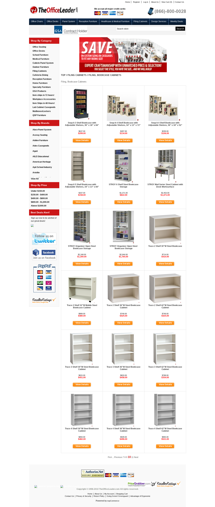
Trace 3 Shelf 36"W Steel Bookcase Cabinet (123, 368)
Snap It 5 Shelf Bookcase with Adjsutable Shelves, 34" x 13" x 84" (82, 185)
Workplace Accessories (44, 99)
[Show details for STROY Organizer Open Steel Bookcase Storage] (82, 243)
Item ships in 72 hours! (43, 95)
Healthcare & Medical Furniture (115, 21)
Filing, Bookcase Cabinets (105, 75)
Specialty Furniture (42, 87)
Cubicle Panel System (43, 63)
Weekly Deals (176, 21)
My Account (109, 494)
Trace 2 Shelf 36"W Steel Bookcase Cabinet (123, 306)
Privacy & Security (83, 496)
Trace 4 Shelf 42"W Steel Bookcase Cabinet (165, 429)
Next (136, 457)
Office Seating (39, 47)
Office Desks (52, 21)
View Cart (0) (166, 2)
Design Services (158, 21)
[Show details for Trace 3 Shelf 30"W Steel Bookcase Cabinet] (82, 364)
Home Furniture (40, 83)
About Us (155, 2)
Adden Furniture (40, 140)
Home (127, 2)
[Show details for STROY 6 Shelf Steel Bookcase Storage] (123, 182)
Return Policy (99, 496)
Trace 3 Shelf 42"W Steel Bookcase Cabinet (165, 368)
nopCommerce (113, 501)
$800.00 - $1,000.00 (40, 202)
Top (63, 75)
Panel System (68, 21)
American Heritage (42, 162)
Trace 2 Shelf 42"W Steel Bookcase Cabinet (165, 306)
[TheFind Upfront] (93, 486)
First (110, 457)
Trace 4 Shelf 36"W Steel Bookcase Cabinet (123, 429)
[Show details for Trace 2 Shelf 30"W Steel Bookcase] (165, 243)
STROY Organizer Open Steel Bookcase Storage (82, 247)
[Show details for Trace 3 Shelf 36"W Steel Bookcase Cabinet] (123, 364)
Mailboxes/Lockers (42, 111)
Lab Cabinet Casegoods (44, 107)
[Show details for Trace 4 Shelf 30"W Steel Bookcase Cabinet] (82, 426)
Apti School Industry (42, 167)
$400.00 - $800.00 (39, 198)
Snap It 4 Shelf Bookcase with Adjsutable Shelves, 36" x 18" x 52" (165, 124)
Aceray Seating (40, 135)
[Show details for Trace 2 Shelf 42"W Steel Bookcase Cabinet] (165, 303)
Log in (145, 2)
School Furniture (40, 55)
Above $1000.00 (38, 206)
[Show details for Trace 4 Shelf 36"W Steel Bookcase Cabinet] (123, 426)
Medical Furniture (41, 59)
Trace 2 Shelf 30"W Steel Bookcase (165, 246)
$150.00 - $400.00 (39, 195)
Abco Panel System (42, 130)
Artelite (36, 172)
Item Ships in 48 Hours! (44, 103)
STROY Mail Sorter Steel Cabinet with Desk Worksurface (165, 185)
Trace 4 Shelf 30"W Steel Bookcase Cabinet (82, 429)
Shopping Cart (122, 494)
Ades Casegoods (41, 146)
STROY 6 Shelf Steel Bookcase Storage (123, 185)
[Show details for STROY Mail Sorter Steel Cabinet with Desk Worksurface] (165, 182)
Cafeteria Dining (40, 75)
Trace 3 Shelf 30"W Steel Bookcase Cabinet (82, 368)
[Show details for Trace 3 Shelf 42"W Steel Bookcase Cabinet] (165, 364)
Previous (118, 457)
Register (136, 2)
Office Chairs (37, 21)
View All (34, 179)
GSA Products (39, 91)
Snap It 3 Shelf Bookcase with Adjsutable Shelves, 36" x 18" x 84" (82, 124)
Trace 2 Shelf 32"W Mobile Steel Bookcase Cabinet (82, 306)
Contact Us (179, 2)
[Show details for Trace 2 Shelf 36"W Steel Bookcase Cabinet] (123, 303)
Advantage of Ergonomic (140, 496)
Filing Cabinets (140, 21)
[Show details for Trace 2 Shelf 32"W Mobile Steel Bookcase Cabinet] (82, 303)
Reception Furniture (88, 21)
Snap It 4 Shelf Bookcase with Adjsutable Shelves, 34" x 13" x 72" (124, 124)
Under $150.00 (38, 191)
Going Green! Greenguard (117, 496)
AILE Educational (41, 156)
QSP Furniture (39, 115)
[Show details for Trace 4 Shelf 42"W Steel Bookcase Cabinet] (165, 426)
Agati (35, 151)
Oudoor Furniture (41, 67)
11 (132, 457)
